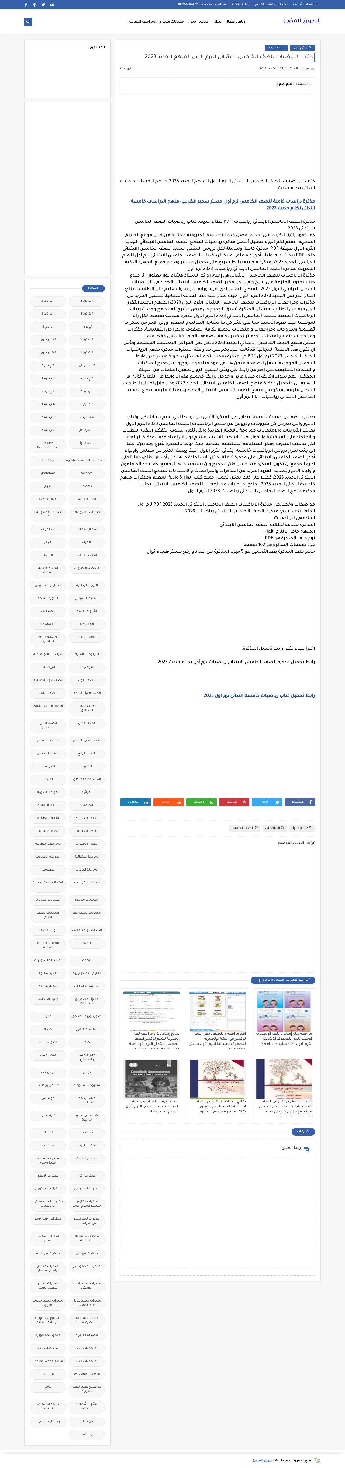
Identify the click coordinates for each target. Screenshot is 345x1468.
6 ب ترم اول (86, 443)
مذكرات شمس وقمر (48, 1239)
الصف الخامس (242, 828)
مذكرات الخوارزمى (87, 1189)
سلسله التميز (87, 1029)
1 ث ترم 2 (48, 314)
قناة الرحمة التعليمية (86, 1101)
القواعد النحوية (48, 792)
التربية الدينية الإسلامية (48, 571)
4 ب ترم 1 (48, 404)
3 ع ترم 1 (87, 404)
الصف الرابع (87, 754)
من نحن (284, 4)
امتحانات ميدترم (172, 22)
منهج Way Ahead (87, 1374)
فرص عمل (48, 1055)
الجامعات (48, 611)
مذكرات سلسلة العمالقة (87, 1239)
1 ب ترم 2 (48, 301)
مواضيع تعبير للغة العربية (87, 1389)
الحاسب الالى (86, 637)
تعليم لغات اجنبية (48, 960)
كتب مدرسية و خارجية (87, 1118)
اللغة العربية (87, 831)
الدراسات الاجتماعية (48, 654)
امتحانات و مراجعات (87, 930)
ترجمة (86, 960)
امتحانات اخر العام (87, 883)
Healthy (48, 460)
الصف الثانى (87, 723)
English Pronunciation (48, 446)
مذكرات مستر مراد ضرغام (87, 1320)
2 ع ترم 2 (87, 379)
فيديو (87, 1072)
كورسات (87, 1133)
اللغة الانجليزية (86, 818)
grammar (48, 473)
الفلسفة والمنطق (87, 779)
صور (87, 1042)
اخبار (48, 486)
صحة (48, 1029)
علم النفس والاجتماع (86, 1058)
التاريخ (48, 555)
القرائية (86, 792)
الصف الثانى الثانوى (87, 741)
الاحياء (87, 542)
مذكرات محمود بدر (87, 1266)
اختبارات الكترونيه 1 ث (48, 515)
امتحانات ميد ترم (48, 900)
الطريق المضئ (302, 22)
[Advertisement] (217, 136)
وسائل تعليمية (48, 1422)
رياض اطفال (235, 22)
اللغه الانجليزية (86, 844)
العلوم (87, 766)
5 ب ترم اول (302, 48)
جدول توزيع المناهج (86, 1016)
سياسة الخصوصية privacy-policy (202, 4)
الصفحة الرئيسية (305, 4)
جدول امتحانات (48, 999)
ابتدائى (217, 22)
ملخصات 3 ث (87, 1361)
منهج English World (48, 1361)
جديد (47, 1016)
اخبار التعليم (87, 499)
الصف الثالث (48, 693)
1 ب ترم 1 (87, 301)
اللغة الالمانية (47, 805)
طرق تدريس (48, 1042)
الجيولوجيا (48, 624)
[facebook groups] (26, 4)
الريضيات (48, 667)
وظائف (87, 1434)
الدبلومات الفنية (87, 654)
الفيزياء (48, 779)
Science (87, 473)
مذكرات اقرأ (86, 1176)
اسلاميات (48, 529)
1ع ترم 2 (48, 327)
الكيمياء (87, 805)
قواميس (48, 1098)
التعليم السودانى (86, 598)
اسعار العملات (87, 529)
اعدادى (204, 22)
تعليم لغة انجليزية (87, 973)
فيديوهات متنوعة (87, 1085)
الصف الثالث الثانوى (48, 706)
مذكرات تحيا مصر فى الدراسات (87, 1221)
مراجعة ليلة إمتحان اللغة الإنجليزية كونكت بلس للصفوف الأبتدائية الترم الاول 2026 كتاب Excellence (284, 1039)
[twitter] (43, 4)
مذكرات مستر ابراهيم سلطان (48, 1269)
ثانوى (192, 22)
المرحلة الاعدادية (48, 857)
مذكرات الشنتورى (48, 1189)
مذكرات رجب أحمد (48, 1219)
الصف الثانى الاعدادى (48, 726)
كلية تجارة (48, 1116)
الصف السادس (48, 754)
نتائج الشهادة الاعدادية (87, 1407)
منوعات (48, 1374)
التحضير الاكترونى (87, 568)
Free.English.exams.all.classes (85, 460)
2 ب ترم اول (48, 340)
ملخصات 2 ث (48, 1348)
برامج (87, 943)
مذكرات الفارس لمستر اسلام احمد (87, 1204)
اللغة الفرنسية (48, 831)
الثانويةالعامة (87, 611)
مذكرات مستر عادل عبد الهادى (87, 1303)
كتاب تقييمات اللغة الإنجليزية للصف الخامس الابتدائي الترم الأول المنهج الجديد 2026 (153, 1107)
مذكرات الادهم (47, 1176)
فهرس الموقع (265, 4)
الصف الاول (86, 680)
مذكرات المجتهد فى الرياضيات (48, 1204)
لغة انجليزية (87, 1146)
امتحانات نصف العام (48, 915)
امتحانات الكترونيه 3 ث (48, 885)
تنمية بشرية (48, 986)
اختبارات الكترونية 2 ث (87, 515)
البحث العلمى (87, 555)
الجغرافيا (87, 624)
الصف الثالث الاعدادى (87, 708)
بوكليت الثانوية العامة (48, 945)
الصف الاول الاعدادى (48, 680)
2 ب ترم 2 (87, 340)
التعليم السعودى (48, 585)
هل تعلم (87, 1422)
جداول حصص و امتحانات (87, 1002)
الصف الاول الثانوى (87, 693)
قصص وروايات (48, 1085)
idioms (87, 486)
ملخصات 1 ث (87, 1348)
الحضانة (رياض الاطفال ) (48, 639)
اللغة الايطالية (48, 818)
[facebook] (34, 4)
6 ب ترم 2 (48, 430)
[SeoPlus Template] (317, 1461)
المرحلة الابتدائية (86, 857)
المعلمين (48, 870)
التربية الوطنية (87, 585)
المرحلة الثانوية (86, 870)
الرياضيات (276, 48)
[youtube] (52, 4)
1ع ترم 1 (86, 327)
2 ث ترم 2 (87, 353)
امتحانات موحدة (87, 900)
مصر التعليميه (86, 1335)
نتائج (47, 1387)
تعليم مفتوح (48, 973)
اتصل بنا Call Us (240, 4)
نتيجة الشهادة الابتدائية (48, 1407)
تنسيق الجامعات (86, 986)
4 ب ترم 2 (87, 417)
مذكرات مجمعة (48, 1253)
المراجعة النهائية (142, 22)
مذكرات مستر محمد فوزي (48, 1303)
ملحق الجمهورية (48, 1335)
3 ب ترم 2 (87, 392)
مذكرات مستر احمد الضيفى (87, 1286)
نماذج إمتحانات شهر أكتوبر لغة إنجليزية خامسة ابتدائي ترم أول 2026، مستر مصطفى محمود (221, 1107)
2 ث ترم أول (48, 353)
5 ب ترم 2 (48, 417)
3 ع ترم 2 (48, 392)
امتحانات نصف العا (87, 913)
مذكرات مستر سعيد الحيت (48, 1286)
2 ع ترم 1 (48, 366)
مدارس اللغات (87, 1159)
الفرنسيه (48, 766)
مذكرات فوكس (87, 1253)
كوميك (48, 1133)
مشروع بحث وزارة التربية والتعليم (48, 1320)
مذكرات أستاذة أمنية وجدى (48, 1161)
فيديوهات (48, 1072)
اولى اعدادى (48, 930)
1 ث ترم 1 (87, 314)
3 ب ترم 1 (48, 379)
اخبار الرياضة (48, 499)
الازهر (48, 542)
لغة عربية (48, 1146)
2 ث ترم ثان (87, 366)
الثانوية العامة (48, 598)
